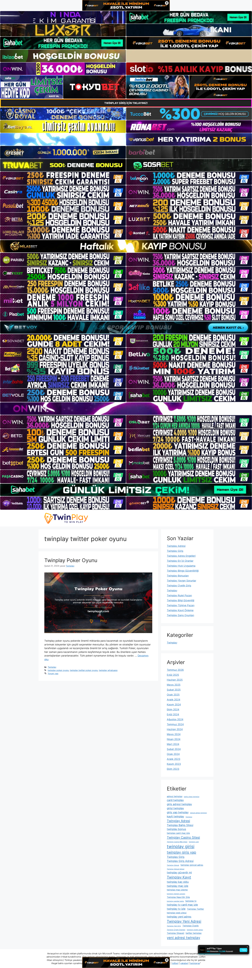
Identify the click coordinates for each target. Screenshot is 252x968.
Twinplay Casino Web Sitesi (177, 842)
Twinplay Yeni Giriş (174, 926)
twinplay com (194, 842)
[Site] (63, 178)
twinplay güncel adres (192, 865)
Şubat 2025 (174, 689)
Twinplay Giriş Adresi (180, 861)
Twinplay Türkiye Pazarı (180, 605)
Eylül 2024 (173, 714)
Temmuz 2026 (175, 669)
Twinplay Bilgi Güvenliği (180, 600)
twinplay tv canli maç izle (182, 904)
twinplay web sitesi (177, 912)
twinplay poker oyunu (58, 670)
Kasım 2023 (174, 764)
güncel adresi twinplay (198, 813)
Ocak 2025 (173, 694)
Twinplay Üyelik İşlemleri (176, 930)
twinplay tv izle (176, 908)
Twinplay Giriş (175, 550)
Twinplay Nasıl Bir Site (178, 897)
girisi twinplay (175, 808)
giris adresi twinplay (179, 804)
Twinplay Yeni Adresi (184, 921)
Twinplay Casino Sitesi (183, 837)
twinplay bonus (176, 829)
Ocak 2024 (173, 754)
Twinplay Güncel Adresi (175, 869)
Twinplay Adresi (176, 546)
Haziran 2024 (175, 729)
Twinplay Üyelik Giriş (179, 585)
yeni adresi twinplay (183, 938)
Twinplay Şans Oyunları (180, 615)
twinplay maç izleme (177, 889)
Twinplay (52, 667)
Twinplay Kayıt (179, 877)
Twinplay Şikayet (175, 933)
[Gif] (126, 246)
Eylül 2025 (173, 674)
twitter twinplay (194, 933)
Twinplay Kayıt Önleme (180, 610)
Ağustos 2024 (175, 719)
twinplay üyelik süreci (195, 930)
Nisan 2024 (173, 739)
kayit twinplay (175, 816)
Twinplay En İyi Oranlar (180, 560)
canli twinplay (175, 800)
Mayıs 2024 (174, 734)
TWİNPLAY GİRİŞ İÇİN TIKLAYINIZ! (126, 103)
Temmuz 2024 (175, 724)
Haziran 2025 (175, 679)
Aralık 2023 (173, 759)
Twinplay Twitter (195, 909)
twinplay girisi (180, 846)
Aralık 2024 (173, 699)
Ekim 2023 (173, 768)
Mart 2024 (173, 744)
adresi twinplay (174, 796)
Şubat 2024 (174, 749)
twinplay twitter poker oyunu (84, 670)
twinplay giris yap (181, 852)
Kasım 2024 (174, 704)
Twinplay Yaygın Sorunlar (181, 580)
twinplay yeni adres (179, 916)
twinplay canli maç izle (178, 833)
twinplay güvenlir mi (179, 872)
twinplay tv (190, 901)
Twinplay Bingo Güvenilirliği (183, 570)
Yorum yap (53, 673)
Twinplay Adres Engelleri (181, 555)
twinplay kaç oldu (178, 881)
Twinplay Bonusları (178, 575)
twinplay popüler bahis (175, 901)
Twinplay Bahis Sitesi (180, 825)
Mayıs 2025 (173, 684)
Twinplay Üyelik (190, 925)
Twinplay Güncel (173, 865)
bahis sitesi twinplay (191, 797)
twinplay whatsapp (108, 670)
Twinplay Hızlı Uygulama (181, 565)
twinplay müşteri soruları (176, 894)
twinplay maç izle (177, 885)
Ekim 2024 (173, 709)
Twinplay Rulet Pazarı (179, 595)
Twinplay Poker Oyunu (70, 560)
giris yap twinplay (178, 812)
